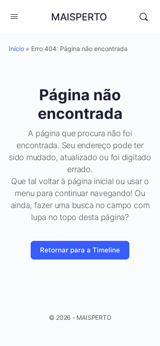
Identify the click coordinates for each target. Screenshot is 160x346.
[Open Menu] (14, 16)
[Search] (143, 17)
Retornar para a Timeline (80, 250)
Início (16, 48)
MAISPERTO (79, 17)
